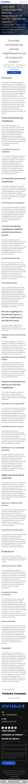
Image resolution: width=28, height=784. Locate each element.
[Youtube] (9, 728)
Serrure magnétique (15, 611)
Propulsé (16, 69)
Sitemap (13, 774)
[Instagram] (12, 728)
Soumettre (9, 763)
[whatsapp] (15, 728)
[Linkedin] (6, 728)
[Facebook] (3, 728)
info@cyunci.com (9, 721)
